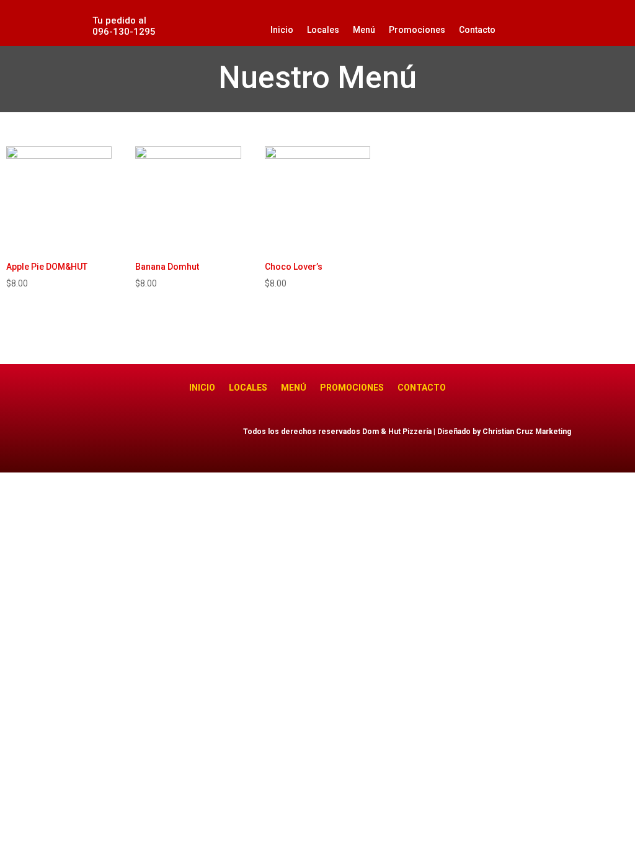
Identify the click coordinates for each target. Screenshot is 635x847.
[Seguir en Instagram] (204, 435)
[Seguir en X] (179, 435)
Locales (323, 30)
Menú (364, 30)
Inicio (281, 30)
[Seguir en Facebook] (154, 435)
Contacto (477, 30)
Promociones (417, 30)
